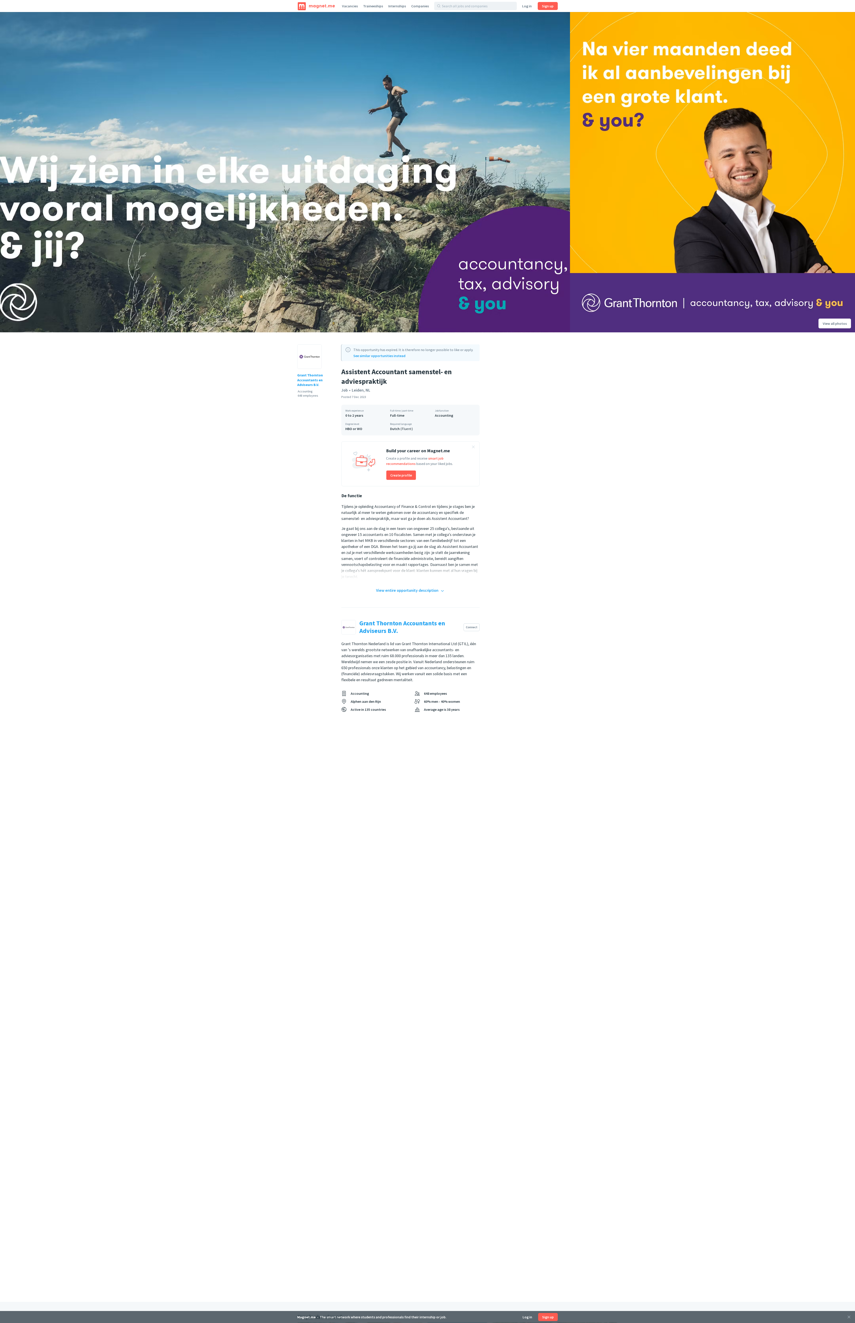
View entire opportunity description (407, 590)
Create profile (401, 475)
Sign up (548, 6)
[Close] (849, 1317)
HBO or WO (353, 428)
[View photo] (285, 172)
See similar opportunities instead (379, 355)
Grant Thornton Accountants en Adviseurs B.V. (310, 380)
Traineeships (373, 6)
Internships (397, 6)
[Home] (316, 6)
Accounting (444, 415)
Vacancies (350, 6)
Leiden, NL (361, 390)
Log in (527, 6)
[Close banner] (473, 448)
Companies (420, 6)
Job (344, 390)
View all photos (835, 323)
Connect (471, 627)
